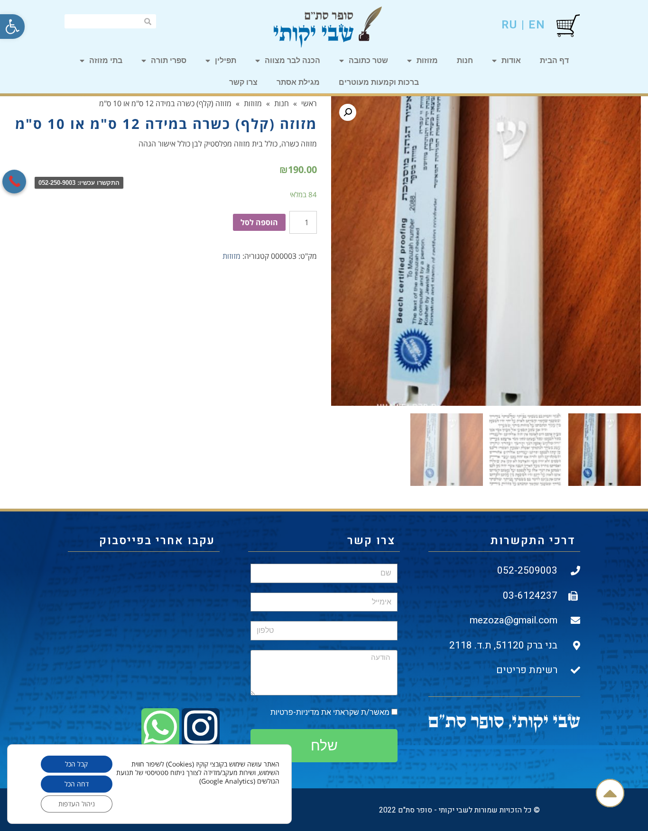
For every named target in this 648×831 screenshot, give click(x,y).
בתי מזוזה (105, 60)
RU (509, 24)
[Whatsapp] (160, 727)
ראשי (309, 103)
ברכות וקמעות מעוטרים (379, 82)
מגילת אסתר (298, 82)
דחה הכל (77, 783)
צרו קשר (243, 82)
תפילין (225, 60)
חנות (465, 60)
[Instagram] (201, 727)
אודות (511, 60)
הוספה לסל (259, 222)
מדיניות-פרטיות (294, 712)
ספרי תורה (168, 60)
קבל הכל (76, 763)
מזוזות (427, 60)
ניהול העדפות (76, 803)
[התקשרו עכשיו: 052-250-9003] (14, 181)
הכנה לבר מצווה (292, 60)
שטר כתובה (368, 60)
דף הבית (554, 60)
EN (537, 24)
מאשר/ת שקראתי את (329, 712)
